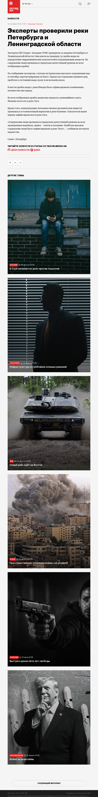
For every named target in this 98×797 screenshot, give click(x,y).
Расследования (16, 755)
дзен (37, 150)
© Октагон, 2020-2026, (17, 793)
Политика (14, 657)
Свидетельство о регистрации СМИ (78, 793)
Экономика (15, 363)
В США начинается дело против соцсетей (34, 269)
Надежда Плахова (35, 24)
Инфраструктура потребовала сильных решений (38, 367)
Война (12, 559)
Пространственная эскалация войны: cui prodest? (39, 563)
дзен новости (20, 150)
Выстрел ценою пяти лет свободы (30, 661)
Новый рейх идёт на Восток (26, 465)
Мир (11, 461)
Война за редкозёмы (22, 759)
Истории (13, 265)
